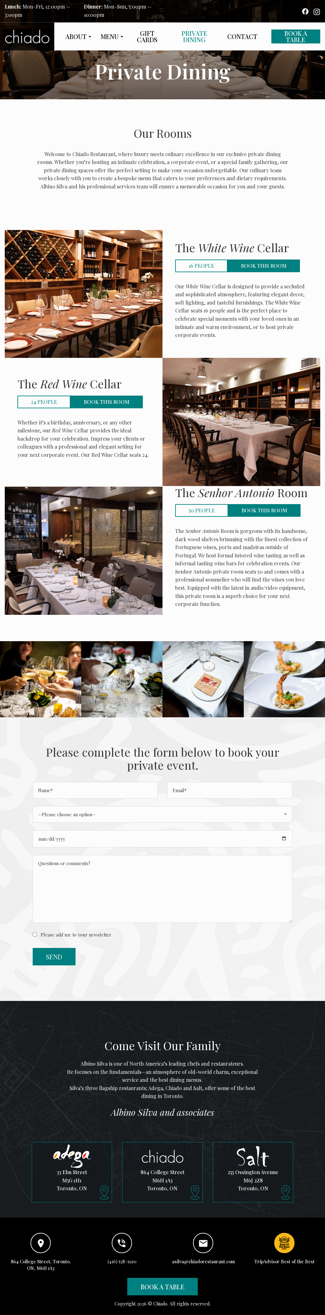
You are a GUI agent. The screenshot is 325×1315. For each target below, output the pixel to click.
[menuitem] (76, 36)
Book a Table (295, 36)
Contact (242, 36)
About (76, 36)
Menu (110, 36)
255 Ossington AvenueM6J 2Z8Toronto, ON (253, 1180)
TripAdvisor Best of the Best (284, 1261)
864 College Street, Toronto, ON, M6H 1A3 (41, 1265)
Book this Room (264, 265)
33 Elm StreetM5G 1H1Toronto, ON (72, 1180)
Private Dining (194, 36)
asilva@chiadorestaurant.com (203, 1261)
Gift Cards (147, 36)
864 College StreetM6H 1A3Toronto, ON (162, 1180)
